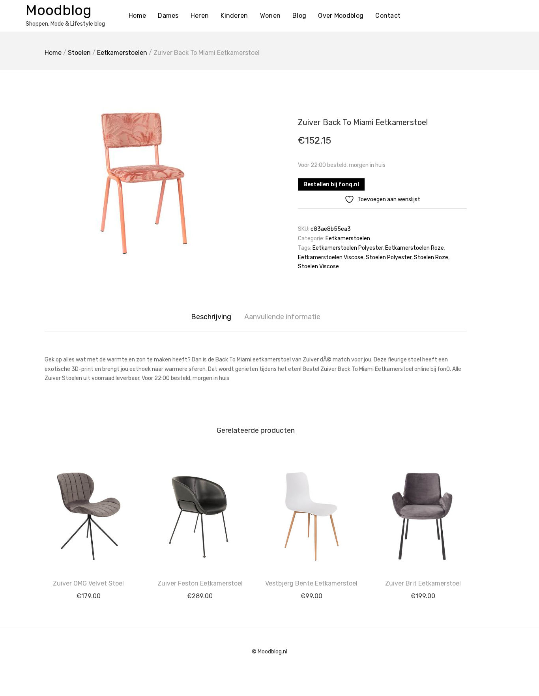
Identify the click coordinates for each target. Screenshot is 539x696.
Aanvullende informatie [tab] (282, 316)
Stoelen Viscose (318, 266)
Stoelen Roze (431, 257)
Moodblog (59, 10)
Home (137, 15)
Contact (388, 15)
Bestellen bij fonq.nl (331, 184)
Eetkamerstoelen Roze (414, 248)
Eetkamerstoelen (122, 52)
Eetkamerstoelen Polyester (348, 248)
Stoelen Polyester (389, 257)
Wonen (270, 15)
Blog (299, 15)
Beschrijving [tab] (211, 316)
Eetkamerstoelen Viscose (330, 257)
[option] (147, 184)
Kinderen (234, 15)
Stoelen (79, 52)
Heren (200, 15)
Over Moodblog (340, 15)
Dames (168, 15)
